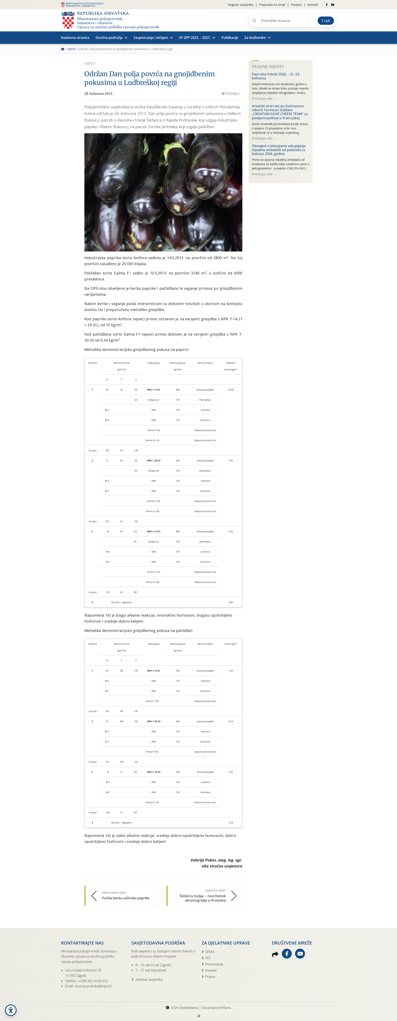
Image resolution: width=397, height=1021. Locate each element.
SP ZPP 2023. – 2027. (194, 37)
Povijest (296, 5)
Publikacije (229, 37)
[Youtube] (332, 4)
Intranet (211, 970)
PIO (207, 958)
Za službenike (255, 37)
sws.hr (198, 1016)
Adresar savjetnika (149, 979)
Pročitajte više (263, 98)
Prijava (210, 976)
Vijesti (71, 49)
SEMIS (210, 952)
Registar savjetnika (240, 5)
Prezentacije (214, 964)
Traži (325, 20)
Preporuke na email (272, 5)
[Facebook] (326, 4)
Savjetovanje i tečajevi (151, 37)
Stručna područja (109, 37)
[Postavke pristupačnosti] (11, 1010)
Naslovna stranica (75, 37)
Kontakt (312, 5)
